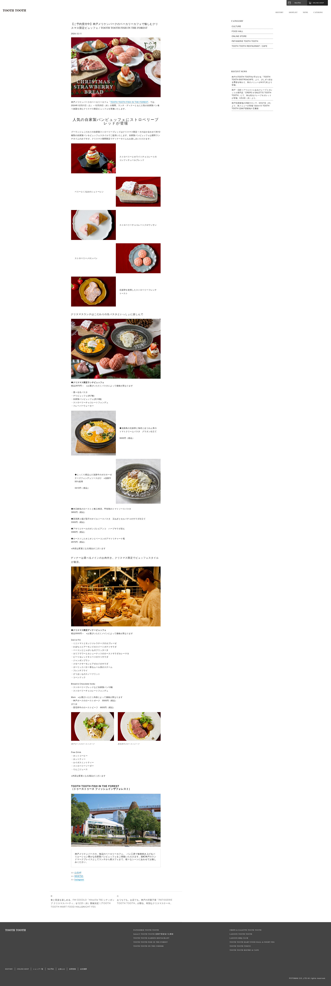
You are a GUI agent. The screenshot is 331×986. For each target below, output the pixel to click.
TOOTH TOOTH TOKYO (240, 946)
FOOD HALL (237, 31)
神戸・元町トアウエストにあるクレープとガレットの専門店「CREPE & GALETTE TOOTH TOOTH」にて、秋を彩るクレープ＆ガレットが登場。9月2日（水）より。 (252, 93)
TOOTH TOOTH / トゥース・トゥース (14, 10)
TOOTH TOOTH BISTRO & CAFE (244, 950)
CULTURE (236, 26)
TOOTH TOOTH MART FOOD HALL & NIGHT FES (252, 942)
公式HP (77, 872)
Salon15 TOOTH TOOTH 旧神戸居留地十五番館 (153, 934)
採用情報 (72, 969)
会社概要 (83, 969)
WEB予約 (78, 876)
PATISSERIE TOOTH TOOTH (245, 41)
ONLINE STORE (239, 36)
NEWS (305, 12)
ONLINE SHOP (23, 969)
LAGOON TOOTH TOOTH (241, 934)
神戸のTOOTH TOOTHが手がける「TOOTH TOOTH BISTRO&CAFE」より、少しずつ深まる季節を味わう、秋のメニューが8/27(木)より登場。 (252, 80)
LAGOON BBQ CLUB (239, 938)
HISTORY (279, 12)
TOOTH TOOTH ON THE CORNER (148, 946)
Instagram (79, 879)
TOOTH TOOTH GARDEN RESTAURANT (151, 938)
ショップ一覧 (38, 969)
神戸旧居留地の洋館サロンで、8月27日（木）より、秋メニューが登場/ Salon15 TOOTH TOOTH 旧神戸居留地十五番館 (252, 106)
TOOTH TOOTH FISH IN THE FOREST (129, 102)
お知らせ (61, 969)
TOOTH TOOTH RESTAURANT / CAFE (249, 46)
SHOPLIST (293, 12)
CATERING (318, 12)
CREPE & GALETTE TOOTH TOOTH (246, 930)
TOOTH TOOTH (69, 930)
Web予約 (298, 3)
